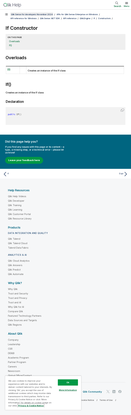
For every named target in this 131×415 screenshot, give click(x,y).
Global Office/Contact (20, 375)
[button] (122, 110)
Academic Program (18, 357)
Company (13, 339)
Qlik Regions (15, 324)
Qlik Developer (16, 200)
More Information (68, 390)
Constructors (104, 18)
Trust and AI (14, 302)
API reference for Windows (23, 18)
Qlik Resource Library (19, 218)
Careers (12, 366)
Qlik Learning (15, 209)
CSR (10, 348)
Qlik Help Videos (17, 196)
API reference (70, 18)
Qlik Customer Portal (19, 214)
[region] (43, 393)
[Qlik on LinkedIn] (114, 391)
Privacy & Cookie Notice (82, 400)
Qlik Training (14, 205)
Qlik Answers (15, 265)
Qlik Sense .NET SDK (50, 18)
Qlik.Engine (85, 18)
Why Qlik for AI (16, 307)
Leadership (14, 344)
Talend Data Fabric (18, 247)
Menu (126, 6)
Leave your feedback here (24, 160)
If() (10, 45)
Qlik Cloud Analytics (19, 260)
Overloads (14, 41)
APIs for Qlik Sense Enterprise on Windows (77, 14)
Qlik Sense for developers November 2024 (32, 14)
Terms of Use (106, 400)
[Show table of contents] (6, 14)
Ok (67, 382)
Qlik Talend (14, 238)
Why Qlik (13, 289)
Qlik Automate (15, 274)
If (94, 18)
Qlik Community (92, 391)
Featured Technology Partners (24, 315)
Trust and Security (18, 293)
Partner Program (17, 362)
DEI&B (11, 353)
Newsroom (14, 371)
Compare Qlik (15, 311)
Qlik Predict (14, 269)
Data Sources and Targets (22, 320)
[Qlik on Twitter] (108, 391)
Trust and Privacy (17, 298)
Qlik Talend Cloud (17, 243)
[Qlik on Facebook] (120, 391)
